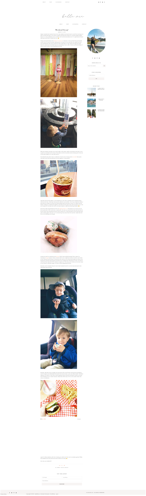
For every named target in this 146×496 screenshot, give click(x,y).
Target (47, 257)
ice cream (74, 156)
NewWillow (37, 494)
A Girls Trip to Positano (101, 100)
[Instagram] (99, 2)
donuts (57, 256)
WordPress (52, 494)
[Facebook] (105, 2)
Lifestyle (66, 467)
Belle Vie (73, 16)
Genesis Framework (100, 492)
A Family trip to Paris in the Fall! (101, 89)
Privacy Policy (3, 494)
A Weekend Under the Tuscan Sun (101, 110)
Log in (57, 494)
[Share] (59, 465)
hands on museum (58, 40)
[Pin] (64, 465)
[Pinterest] (101, 2)
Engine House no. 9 (63, 208)
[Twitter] (103, 2)
